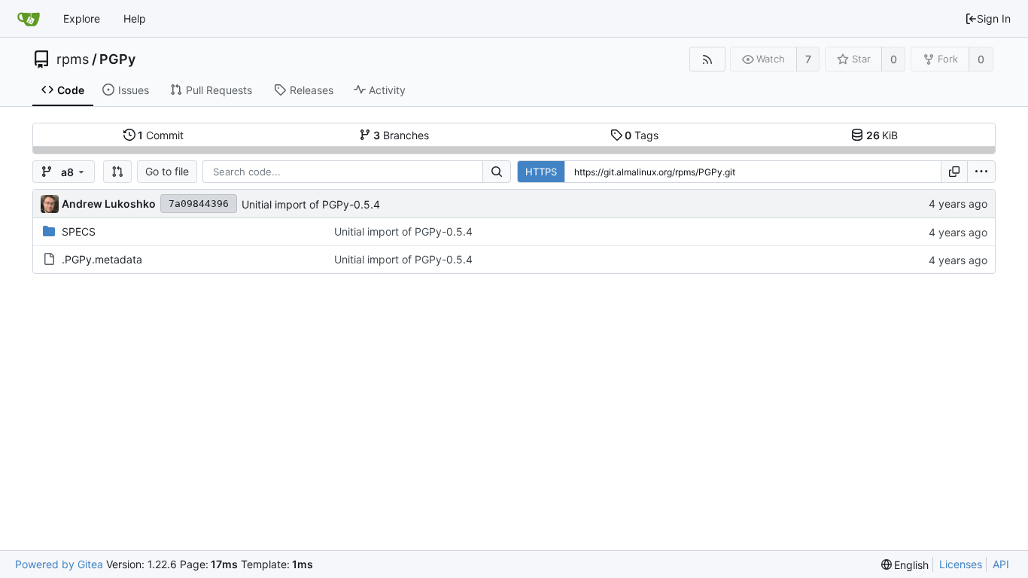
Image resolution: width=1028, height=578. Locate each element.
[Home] (29, 18)
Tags (641, 135)
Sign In (994, 18)
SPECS (79, 231)
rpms (72, 59)
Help (134, 18)
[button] (117, 171)
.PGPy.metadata (102, 259)
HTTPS (541, 172)
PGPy (117, 59)
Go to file (167, 171)
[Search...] (496, 171)
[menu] (981, 171)
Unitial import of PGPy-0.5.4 (311, 204)
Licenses (960, 564)
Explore (81, 18)
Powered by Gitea (59, 564)
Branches (401, 135)
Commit (161, 135)
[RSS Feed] (707, 59)
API (1001, 564)
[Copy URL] (954, 171)
